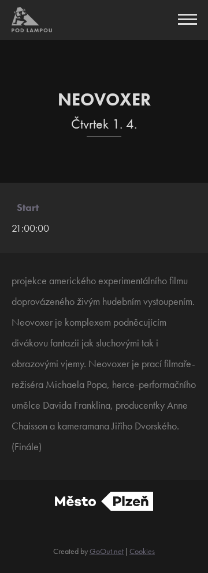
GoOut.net (107, 551)
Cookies (142, 551)
